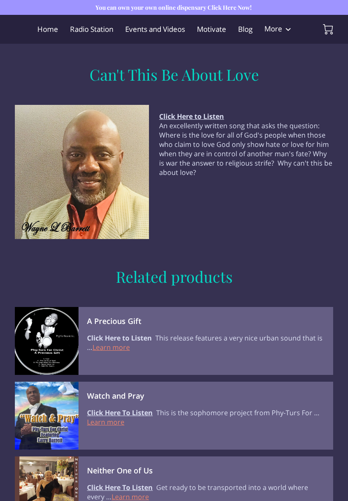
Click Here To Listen (120, 412)
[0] (328, 29)
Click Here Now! (230, 7)
